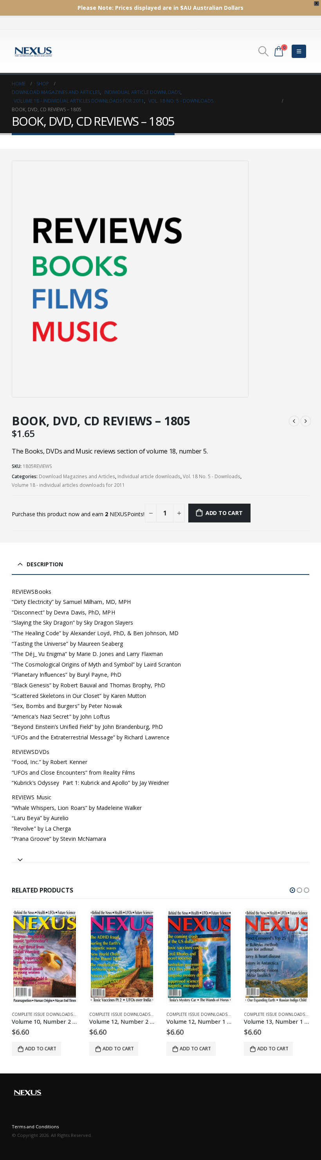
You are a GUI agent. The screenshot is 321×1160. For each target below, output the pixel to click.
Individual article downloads (148, 476)
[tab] (160, 856)
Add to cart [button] (40, 1048)
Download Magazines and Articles (77, 476)
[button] (292, 890)
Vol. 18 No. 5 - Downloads (211, 476)
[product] (44, 956)
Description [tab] (45, 564)
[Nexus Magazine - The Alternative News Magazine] (33, 51)
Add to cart (224, 513)
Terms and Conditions (35, 1126)
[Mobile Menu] (299, 51)
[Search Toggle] (264, 51)
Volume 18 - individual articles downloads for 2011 (68, 485)
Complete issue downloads (42, 1014)
